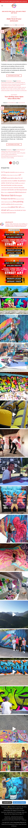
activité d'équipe (19, 149)
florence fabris (8, 195)
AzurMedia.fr (12, 806)
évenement (10, 154)
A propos (24, 820)
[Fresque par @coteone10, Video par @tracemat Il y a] (14, 672)
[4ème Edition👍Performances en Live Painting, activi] (14, 271)
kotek (5, 201)
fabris (17, 192)
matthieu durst (10, 204)
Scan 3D (6, 808)
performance (10, 156)
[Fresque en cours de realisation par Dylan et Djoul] (14, 586)
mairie (3, 204)
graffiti (5, 156)
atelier (4, 153)
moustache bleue (18, 204)
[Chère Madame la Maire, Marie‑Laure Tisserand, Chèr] (14, 243)
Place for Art (20, 24)
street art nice (21, 210)
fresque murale (7, 198)
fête (14, 199)
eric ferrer (5, 192)
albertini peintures (19, 172)
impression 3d (19, 198)
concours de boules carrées (10, 190)
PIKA (9, 207)
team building (11, 157)
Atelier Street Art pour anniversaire (14, 20)
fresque (19, 195)
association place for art (15, 178)
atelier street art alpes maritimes (10, 88)
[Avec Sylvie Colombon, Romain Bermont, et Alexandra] (14, 643)
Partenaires (14, 94)
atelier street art (14, 87)
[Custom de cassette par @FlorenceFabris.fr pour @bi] (14, 729)
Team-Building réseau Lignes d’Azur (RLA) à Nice (14, 97)
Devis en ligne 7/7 (19, 814)
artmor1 (16, 175)
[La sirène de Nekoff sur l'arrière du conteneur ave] (14, 300)
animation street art (11, 82)
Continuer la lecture (14, 75)
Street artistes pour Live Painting (14, 817)
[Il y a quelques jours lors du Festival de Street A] (14, 386)
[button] (2, 5)
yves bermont (11, 212)
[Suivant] (17, 163)
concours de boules (18, 187)
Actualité (7, 816)
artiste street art (8, 151)
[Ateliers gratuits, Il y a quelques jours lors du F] (14, 357)
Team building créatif (17, 816)
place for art (16, 207)
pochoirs (22, 207)
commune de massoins (7, 187)
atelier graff (15, 85)
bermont (4, 185)
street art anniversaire (22, 90)
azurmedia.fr (22, 183)
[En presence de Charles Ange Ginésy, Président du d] (14, 443)
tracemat (3, 212)
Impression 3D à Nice (21, 806)
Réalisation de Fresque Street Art (11, 820)
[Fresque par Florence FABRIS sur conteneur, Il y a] (14, 328)
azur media (15, 183)
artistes (3, 175)
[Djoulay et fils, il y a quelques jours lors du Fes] (14, 471)
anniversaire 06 (17, 84)
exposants (11, 192)
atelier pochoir (7, 87)
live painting (18, 201)
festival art (22, 192)
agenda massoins (10, 172)
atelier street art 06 (17, 153)
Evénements (14, 16)
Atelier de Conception (14, 808)
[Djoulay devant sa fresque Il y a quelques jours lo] (14, 557)
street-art (5, 157)
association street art (7, 181)
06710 (3, 172)
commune (20, 185)
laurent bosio (10, 201)
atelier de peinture (8, 85)
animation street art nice (8, 84)
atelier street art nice (11, 90)
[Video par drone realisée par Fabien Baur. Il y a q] (14, 614)
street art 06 (16, 156)
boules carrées (12, 185)
